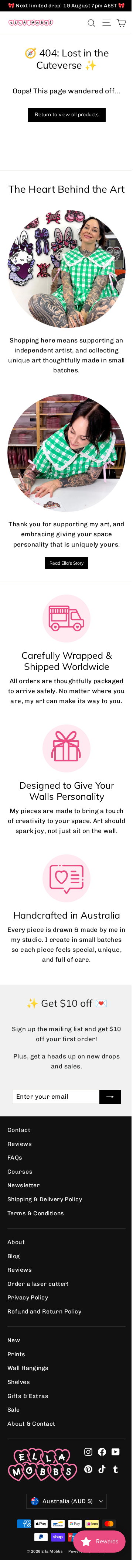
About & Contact (31, 1423)
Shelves (18, 1381)
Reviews (19, 1143)
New (13, 1340)
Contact (18, 1129)
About (16, 1242)
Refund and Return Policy (44, 1311)
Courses (20, 1171)
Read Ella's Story (66, 563)
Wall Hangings (28, 1367)
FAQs (15, 1157)
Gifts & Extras (27, 1395)
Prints (16, 1354)
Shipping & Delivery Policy (44, 1199)
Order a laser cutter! (38, 1283)
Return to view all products (67, 114)
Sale (13, 1409)
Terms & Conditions (35, 1213)
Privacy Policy (27, 1297)
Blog (13, 1256)
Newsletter (23, 1185)
